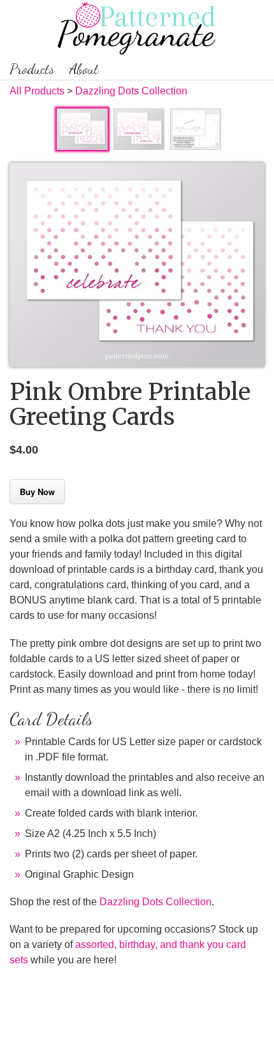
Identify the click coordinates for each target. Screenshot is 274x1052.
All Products (37, 90)
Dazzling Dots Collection (131, 90)
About (83, 69)
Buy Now (37, 491)
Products (32, 69)
